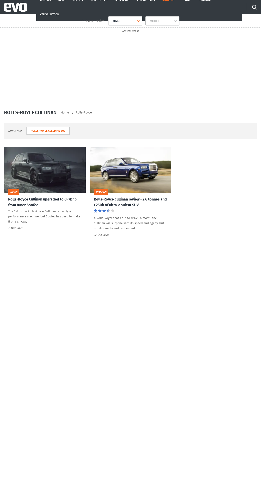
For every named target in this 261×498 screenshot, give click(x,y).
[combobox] (111, 21)
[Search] (254, 7)
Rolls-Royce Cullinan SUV (48, 130)
